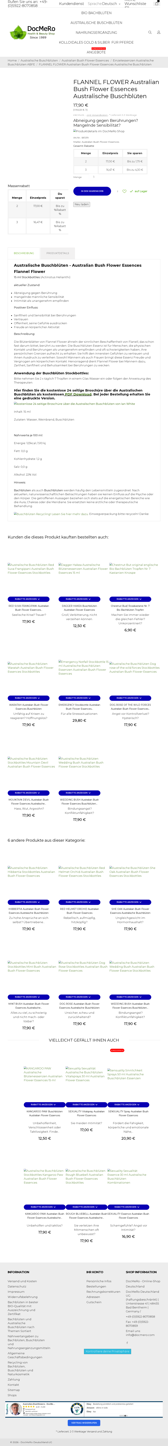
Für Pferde (122, 42)
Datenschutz (17, 1286)
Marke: (77, 141)
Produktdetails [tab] (57, 253)
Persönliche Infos (98, 1281)
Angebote (96, 51)
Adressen (93, 1297)
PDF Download (78, 394)
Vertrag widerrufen (84, 1423)
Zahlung (14, 1379)
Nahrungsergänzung (96, 33)
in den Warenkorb (92, 191)
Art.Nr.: (77, 137)
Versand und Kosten (22, 1281)
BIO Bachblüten (96, 13)
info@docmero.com (140, 1335)
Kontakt (13, 1384)
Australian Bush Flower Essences (100, 141)
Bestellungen (96, 1286)
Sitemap (14, 1390)
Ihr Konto (94, 1272)
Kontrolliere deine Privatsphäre (107, 1351)
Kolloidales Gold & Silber (84, 42)
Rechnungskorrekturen (103, 1291)
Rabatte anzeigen (28, 599)
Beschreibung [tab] (24, 253)
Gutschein (94, 1302)
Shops (12, 1395)
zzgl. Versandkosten (97, 115)
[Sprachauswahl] (158, 32)
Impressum (16, 1291)
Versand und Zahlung (99, 1431)
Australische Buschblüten (96, 23)
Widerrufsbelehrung (23, 1297)
